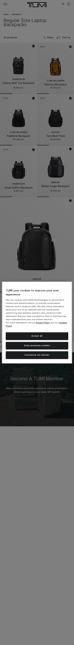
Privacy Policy (43, 323)
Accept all (36, 336)
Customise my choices (36, 355)
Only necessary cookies (37, 346)
